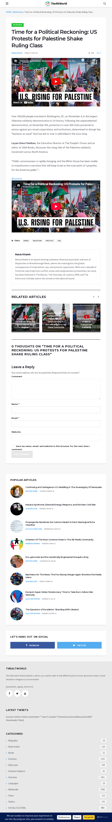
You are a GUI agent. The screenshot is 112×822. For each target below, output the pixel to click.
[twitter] (17, 693)
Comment (17, 376)
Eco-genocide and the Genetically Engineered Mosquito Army (57, 557)
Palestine (37, 241)
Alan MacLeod (31, 508)
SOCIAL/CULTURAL (17, 807)
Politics (11, 801)
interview (17, 25)
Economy (12, 758)
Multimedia (18, 12)
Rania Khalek (17, 53)
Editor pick (13, 765)
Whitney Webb (31, 491)
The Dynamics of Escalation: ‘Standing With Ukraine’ (52, 609)
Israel (26, 241)
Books (11, 752)
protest (50, 241)
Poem (11, 795)
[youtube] (25, 693)
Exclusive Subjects (16, 771)
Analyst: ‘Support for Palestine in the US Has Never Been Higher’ (25, 323)
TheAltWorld (58, 3)
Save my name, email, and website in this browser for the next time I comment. (51, 448)
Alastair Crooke (33, 599)
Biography (13, 740)
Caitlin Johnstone (34, 529)
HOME (8, 12)
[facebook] (9, 693)
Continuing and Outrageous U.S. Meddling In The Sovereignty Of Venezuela (64, 487)
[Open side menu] (7, 3)
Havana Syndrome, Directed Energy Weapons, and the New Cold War (61, 504)
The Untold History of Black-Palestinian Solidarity (87, 323)
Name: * (16, 404)
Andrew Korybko (33, 543)
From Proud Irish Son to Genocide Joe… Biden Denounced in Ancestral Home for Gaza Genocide (56, 320)
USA (59, 241)
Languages (13, 783)
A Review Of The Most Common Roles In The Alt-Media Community (59, 539)
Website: (16, 432)
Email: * (15, 418)
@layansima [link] (17, 178)
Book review (14, 746)
